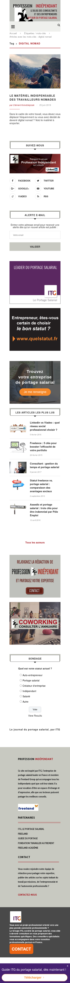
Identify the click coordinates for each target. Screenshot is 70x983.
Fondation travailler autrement (36, 843)
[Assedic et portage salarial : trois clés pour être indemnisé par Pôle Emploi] (18, 504)
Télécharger (32, 977)
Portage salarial (31, 680)
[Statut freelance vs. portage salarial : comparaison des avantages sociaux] (18, 480)
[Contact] (35, 557)
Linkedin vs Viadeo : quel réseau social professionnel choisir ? (45, 426)
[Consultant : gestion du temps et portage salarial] (18, 463)
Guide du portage (28, 838)
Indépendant (29, 691)
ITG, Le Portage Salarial (31, 828)
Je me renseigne (35, 392)
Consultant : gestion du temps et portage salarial (44, 465)
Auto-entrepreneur (32, 675)
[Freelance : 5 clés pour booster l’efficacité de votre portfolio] (18, 443)
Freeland (23, 833)
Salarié (26, 696)
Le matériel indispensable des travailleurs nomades (33, 97)
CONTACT (21, 949)
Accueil (13, 33)
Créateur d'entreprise (34, 685)
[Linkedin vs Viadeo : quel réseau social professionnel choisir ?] (18, 422)
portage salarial (25, 775)
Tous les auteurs (35, 542)
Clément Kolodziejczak (23, 104)
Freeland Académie (28, 847)
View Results (35, 715)
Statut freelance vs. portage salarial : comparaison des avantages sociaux (41, 486)
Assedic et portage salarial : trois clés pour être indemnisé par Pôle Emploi (44, 510)
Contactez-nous (27, 894)
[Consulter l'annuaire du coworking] (35, 604)
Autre (25, 701)
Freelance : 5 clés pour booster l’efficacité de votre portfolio (43, 446)
